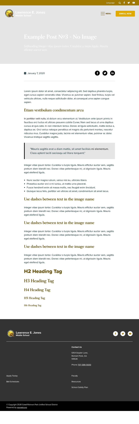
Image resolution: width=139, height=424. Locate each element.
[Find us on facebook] (124, 2)
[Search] (120, 2)
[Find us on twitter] (129, 2)
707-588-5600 (84, 364)
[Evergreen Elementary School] (24, 333)
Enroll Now (125, 13)
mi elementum (99, 149)
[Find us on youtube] (133, 2)
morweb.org (22, 407)
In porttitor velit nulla (35, 118)
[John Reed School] (25, 13)
